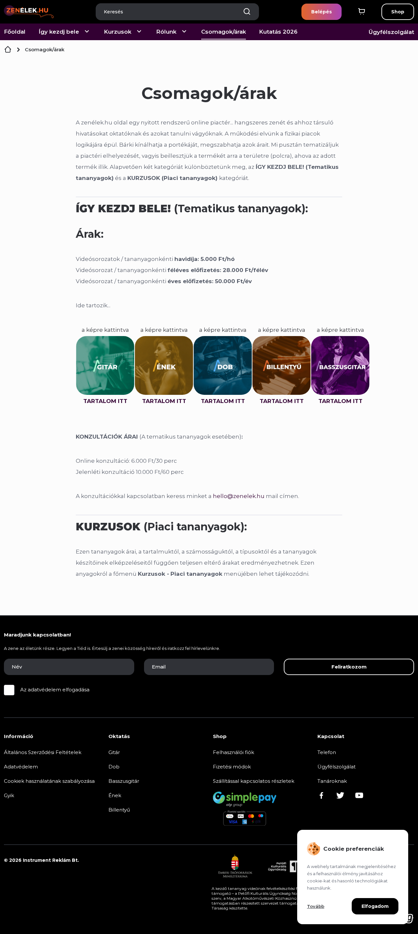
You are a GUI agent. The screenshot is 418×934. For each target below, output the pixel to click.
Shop (397, 12)
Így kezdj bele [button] (59, 31)
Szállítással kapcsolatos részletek (253, 781)
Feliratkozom (349, 667)
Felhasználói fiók (233, 752)
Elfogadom (375, 906)
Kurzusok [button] (117, 31)
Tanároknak (332, 781)
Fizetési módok (232, 767)
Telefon (326, 752)
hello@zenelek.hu (239, 496)
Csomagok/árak (223, 31)
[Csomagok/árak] (8, 50)
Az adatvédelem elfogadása (54, 689)
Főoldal (14, 31)
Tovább (315, 906)
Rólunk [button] (166, 31)
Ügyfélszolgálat (391, 32)
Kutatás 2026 (278, 31)
